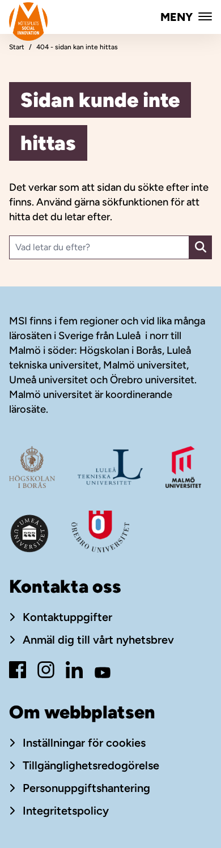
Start (16, 47)
